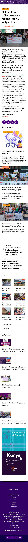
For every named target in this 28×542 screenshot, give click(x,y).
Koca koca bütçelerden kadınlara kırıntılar (13, 152)
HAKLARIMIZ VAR (14, 500)
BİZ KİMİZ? (14, 507)
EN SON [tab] (5, 275)
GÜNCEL (14, 493)
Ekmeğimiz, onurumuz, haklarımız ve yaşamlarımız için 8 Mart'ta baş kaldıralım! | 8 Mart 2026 (13, 423)
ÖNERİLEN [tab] (6, 328)
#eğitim (6, 116)
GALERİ (14, 502)
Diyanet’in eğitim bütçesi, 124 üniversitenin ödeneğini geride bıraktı (12, 188)
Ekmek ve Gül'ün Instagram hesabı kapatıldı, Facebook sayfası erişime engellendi (13, 351)
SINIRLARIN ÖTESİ (14, 495)
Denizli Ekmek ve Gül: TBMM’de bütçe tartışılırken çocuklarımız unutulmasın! (12, 225)
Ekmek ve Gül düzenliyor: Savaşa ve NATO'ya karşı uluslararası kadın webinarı (13, 369)
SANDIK (14, 497)
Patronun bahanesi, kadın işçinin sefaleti (7, 305)
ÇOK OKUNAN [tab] (7, 324)
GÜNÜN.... (14, 504)
